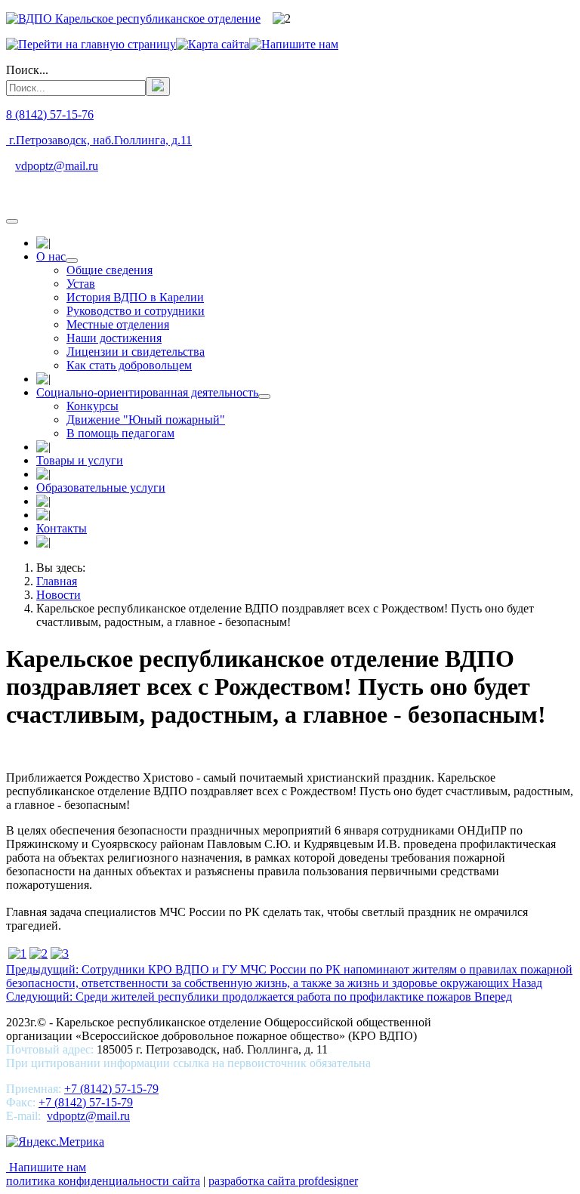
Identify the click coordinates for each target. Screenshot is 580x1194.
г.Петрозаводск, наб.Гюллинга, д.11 (99, 140)
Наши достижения (114, 338)
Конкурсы (92, 406)
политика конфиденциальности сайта (103, 1180)
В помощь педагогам (120, 433)
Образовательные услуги (100, 487)
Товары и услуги (79, 460)
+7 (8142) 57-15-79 (111, 1088)
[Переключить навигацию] (12, 221)
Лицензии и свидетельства (135, 351)
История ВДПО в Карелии (135, 297)
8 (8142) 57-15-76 (50, 114)
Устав (80, 283)
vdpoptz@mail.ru (56, 165)
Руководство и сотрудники (135, 310)
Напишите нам (46, 1167)
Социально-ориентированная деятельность (147, 392)
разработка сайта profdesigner (283, 1180)
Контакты (61, 528)
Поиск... (27, 69)
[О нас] (72, 260)
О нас (51, 256)
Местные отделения (117, 324)
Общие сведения (109, 270)
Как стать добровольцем (129, 365)
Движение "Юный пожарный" (145, 419)
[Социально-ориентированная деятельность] (264, 396)
